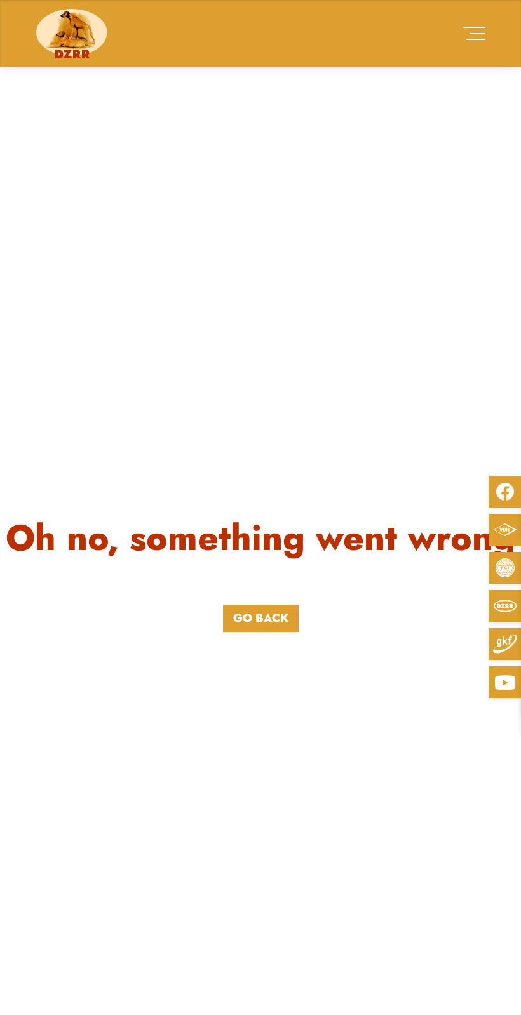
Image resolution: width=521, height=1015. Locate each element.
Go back (260, 618)
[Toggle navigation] (474, 33)
